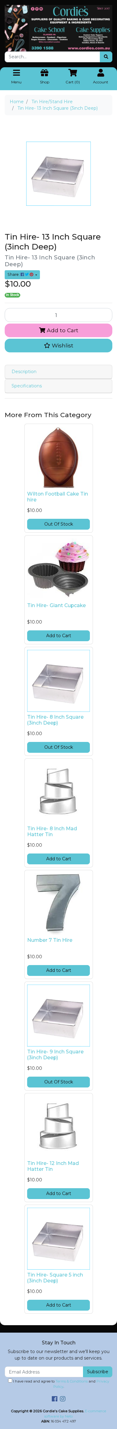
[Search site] (106, 56)
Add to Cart (61, 330)
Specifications (27, 386)
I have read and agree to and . (60, 1384)
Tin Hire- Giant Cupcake (56, 605)
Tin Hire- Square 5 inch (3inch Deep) (55, 1278)
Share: (14, 274)
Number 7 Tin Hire (49, 940)
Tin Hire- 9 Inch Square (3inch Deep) (55, 1055)
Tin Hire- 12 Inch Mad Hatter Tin (53, 1166)
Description (24, 371)
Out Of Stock (58, 524)
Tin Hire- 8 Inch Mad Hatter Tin (52, 831)
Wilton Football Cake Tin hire (57, 497)
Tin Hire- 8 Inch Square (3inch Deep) (55, 720)
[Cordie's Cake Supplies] (58, 28)
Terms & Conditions (72, 1381)
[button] (58, 345)
